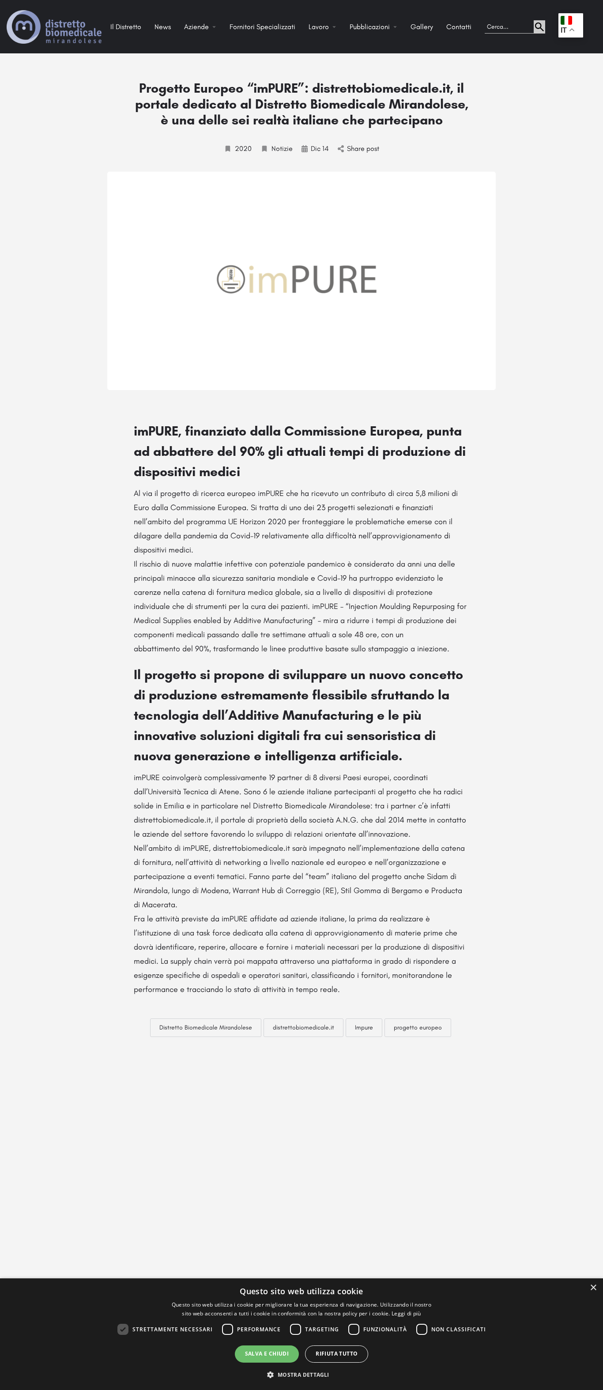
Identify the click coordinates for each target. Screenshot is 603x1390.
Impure (364, 1027)
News (163, 27)
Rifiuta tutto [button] (337, 1353)
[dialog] (301, 1334)
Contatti (458, 27)
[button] (301, 1374)
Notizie (282, 148)
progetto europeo (418, 1027)
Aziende (196, 27)
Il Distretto (125, 27)
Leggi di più (406, 1313)
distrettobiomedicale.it (303, 1027)
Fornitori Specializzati (262, 27)
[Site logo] (55, 26)
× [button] (593, 1288)
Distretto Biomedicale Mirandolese (205, 1027)
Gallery (422, 27)
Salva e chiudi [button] (267, 1353)
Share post (363, 148)
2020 (243, 148)
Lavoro (319, 27)
